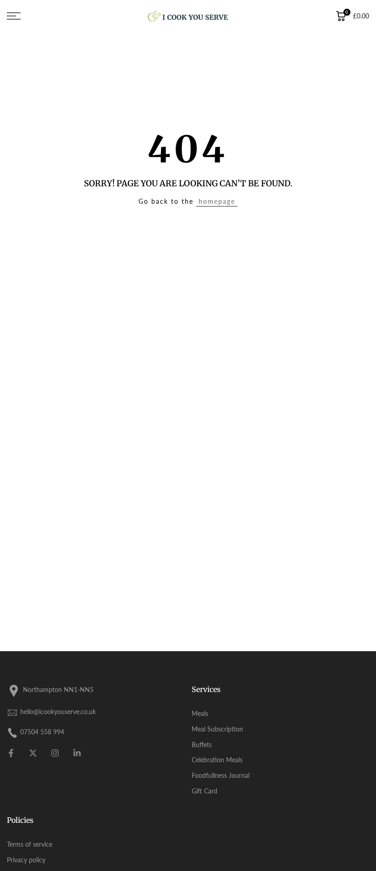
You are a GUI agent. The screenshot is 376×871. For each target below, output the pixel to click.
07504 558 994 (42, 732)
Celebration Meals (217, 760)
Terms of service (29, 844)
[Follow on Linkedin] (77, 753)
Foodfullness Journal (220, 775)
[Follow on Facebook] (11, 753)
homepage (217, 201)
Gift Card (204, 791)
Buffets (202, 744)
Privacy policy (26, 860)
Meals (200, 713)
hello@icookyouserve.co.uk (58, 711)
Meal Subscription (217, 729)
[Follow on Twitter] (33, 753)
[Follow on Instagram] (55, 753)
